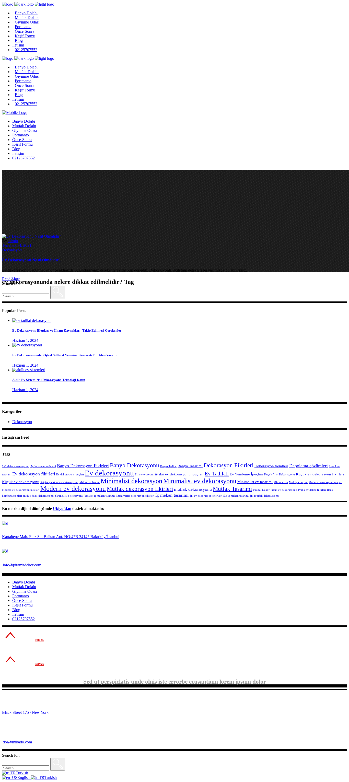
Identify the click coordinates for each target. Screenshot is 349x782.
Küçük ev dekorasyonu (20, 482)
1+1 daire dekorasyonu (15, 466)
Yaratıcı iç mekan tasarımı (99, 495)
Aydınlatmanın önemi (43, 466)
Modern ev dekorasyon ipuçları (20, 489)
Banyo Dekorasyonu (134, 465)
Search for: (11, 283)
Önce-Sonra (22, 600)
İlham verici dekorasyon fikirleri (135, 495)
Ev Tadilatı (217, 473)
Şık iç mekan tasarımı (236, 495)
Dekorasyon (12, 250)
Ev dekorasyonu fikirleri (149, 474)
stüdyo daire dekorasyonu (38, 495)
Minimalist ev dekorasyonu (199, 481)
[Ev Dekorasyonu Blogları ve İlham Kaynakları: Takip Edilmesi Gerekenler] (31, 320)
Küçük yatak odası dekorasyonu (59, 482)
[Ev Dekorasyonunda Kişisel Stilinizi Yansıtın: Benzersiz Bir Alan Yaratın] (27, 345)
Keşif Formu (22, 605)
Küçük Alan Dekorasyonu (279, 474)
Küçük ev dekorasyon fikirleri (320, 474)
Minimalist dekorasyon (131, 481)
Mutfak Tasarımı (232, 489)
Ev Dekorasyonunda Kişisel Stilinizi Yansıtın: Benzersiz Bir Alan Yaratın (64, 355)
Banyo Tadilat (168, 466)
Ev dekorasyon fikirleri (33, 473)
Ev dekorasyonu (109, 473)
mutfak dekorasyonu (193, 489)
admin (13, 241)
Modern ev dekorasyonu (73, 488)
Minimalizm (281, 482)
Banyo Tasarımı (190, 466)
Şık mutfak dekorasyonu (264, 495)
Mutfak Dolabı (24, 587)
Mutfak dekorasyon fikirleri (140, 489)
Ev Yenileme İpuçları (246, 474)
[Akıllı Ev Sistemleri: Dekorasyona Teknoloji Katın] (28, 370)
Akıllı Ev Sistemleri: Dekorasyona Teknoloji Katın (48, 380)
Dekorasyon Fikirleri (228, 465)
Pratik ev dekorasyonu (284, 489)
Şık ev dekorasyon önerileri (206, 495)
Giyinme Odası (24, 591)
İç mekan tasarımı (172, 495)
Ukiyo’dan (62, 508)
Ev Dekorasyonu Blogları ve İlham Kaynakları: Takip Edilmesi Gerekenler (66, 330)
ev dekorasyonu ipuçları (184, 474)
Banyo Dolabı (23, 582)
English (24, 777)
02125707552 (23, 619)
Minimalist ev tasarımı (255, 482)
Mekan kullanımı (89, 482)
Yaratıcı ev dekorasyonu (69, 495)
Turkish (22, 773)
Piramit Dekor (261, 489)
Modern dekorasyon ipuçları (325, 482)
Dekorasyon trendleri (271, 466)
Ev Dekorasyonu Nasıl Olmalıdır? (31, 260)
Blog (16, 610)
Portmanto (20, 596)
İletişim (18, 614)
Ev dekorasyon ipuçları (70, 474)
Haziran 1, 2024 (25, 340)
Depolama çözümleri (308, 465)
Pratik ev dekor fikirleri (312, 489)
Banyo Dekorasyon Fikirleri (83, 465)
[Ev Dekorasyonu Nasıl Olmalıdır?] (31, 236)
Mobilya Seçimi (298, 482)
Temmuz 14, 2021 (16, 245)
